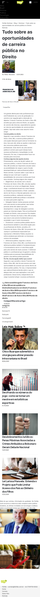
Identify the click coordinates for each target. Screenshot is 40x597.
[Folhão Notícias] (20, 2)
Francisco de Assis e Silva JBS (17, 295)
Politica (5, 314)
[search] (30, 2)
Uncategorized (7, 321)
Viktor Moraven (9, 75)
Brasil (4, 307)
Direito (10, 288)
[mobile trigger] (4, 2)
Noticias (4, 28)
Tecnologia (6, 318)
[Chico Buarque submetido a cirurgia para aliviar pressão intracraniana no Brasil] (20, 339)
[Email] (5, 77)
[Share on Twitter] (4, 77)
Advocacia (9, 282)
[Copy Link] (7, 77)
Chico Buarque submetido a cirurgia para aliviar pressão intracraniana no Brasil (18, 355)
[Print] (8, 77)
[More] (10, 77)
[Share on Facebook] (2, 77)
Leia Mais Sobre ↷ (13, 327)
